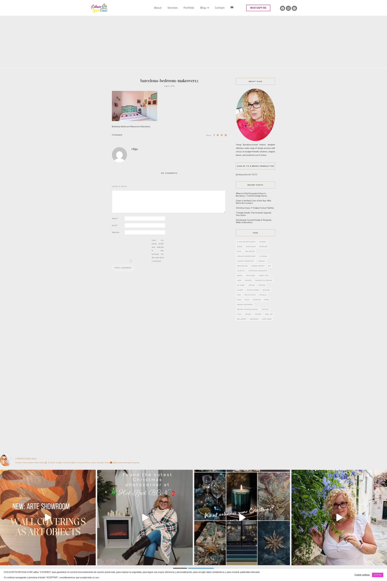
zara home (267, 319)
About (158, 7)
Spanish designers (245, 304)
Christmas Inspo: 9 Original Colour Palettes (255, 208)
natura (252, 285)
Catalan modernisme (246, 256)
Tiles (239, 314)
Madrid (248, 280)
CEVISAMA (263, 256)
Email (115, 225)
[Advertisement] (193, 38)
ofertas (262, 285)
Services (172, 7)
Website (115, 232)
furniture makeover (257, 271)
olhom (240, 290)
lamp (239, 280)
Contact (219, 7)
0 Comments (117, 135)
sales (247, 300)
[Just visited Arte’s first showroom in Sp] (48, 517)
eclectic (241, 271)
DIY (269, 266)
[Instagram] (288, 8)
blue (239, 251)
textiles (265, 309)
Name (115, 218)
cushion (261, 261)
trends (248, 314)
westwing (254, 319)
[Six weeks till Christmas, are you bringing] (242, 517)
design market (258, 266)
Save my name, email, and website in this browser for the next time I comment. (158, 250)
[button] (258, 8)
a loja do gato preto (246, 242)
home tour (264, 275)
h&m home (250, 275)
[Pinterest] (294, 8)
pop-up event (250, 295)
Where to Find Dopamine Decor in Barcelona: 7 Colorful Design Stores (251, 194)
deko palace (242, 266)
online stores (253, 290)
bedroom (263, 246)
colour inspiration (245, 261)
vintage (258, 314)
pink (239, 295)
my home (241, 285)
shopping (257, 300)
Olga (135, 149)
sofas (266, 300)
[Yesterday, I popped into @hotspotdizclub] (145, 517)
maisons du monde (263, 280)
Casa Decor (250, 251)
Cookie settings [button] (362, 575)
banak (239, 246)
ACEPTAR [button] (377, 575)
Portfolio (189, 7)
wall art (269, 314)
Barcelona (251, 246)
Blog (203, 7)
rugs (239, 300)
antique (262, 242)
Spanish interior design (247, 309)
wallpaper (241, 319)
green (239, 275)
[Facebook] (282, 8)
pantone (266, 290)
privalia (263, 295)
